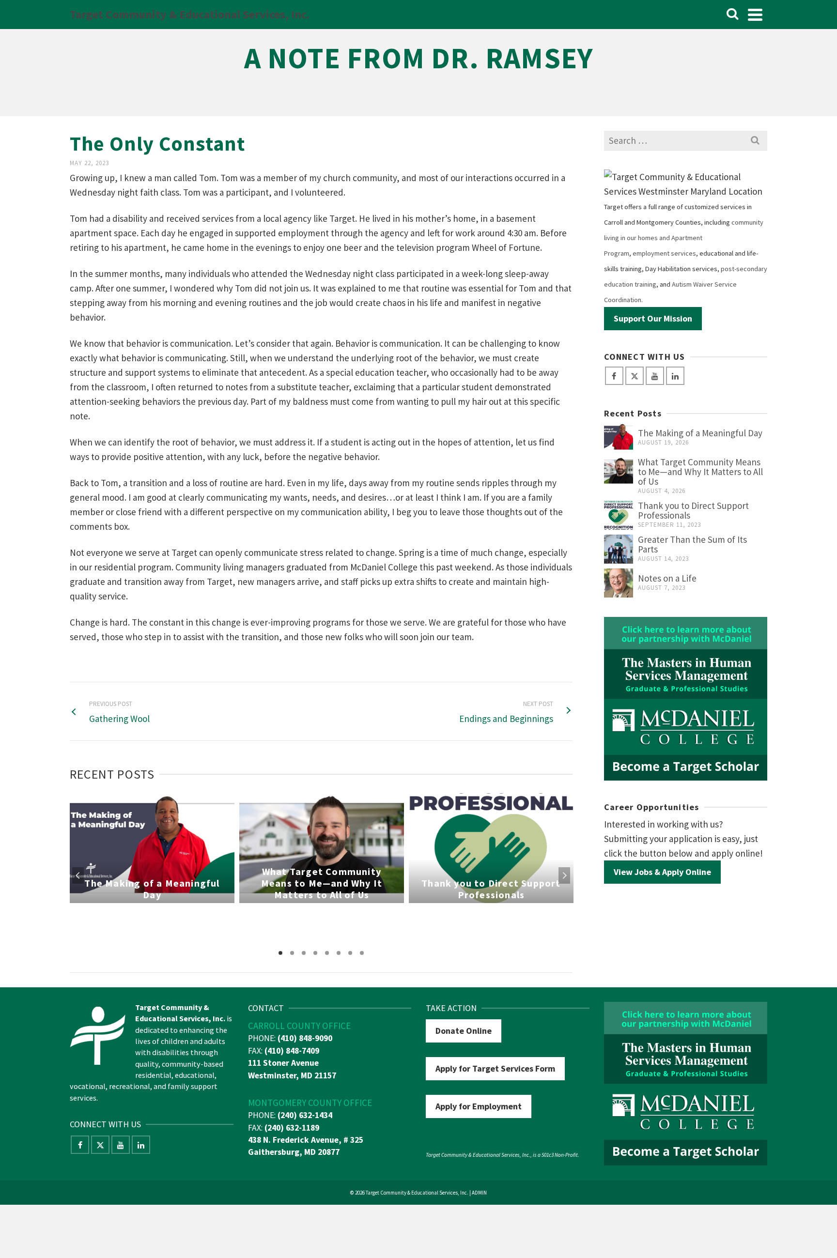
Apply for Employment (478, 1106)
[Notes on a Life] (618, 583)
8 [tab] (362, 953)
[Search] (732, 14)
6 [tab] (338, 953)
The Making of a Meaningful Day (700, 433)
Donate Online (463, 1030)
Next (564, 875)
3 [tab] (304, 953)
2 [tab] (292, 953)
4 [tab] (315, 953)
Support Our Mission (653, 318)
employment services (664, 253)
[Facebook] (614, 376)
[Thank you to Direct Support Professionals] (618, 515)
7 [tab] (350, 953)
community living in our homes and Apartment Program (683, 238)
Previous (78, 875)
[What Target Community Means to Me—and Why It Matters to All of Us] (618, 471)
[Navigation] (755, 14)
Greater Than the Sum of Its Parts (692, 544)
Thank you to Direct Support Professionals (693, 510)
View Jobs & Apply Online (662, 871)
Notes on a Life (667, 578)
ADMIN (479, 1192)
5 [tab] (327, 953)
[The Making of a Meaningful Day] (618, 437)
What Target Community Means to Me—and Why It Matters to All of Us (700, 471)
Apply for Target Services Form (495, 1068)
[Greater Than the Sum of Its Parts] (618, 549)
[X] (634, 376)
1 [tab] (280, 953)
